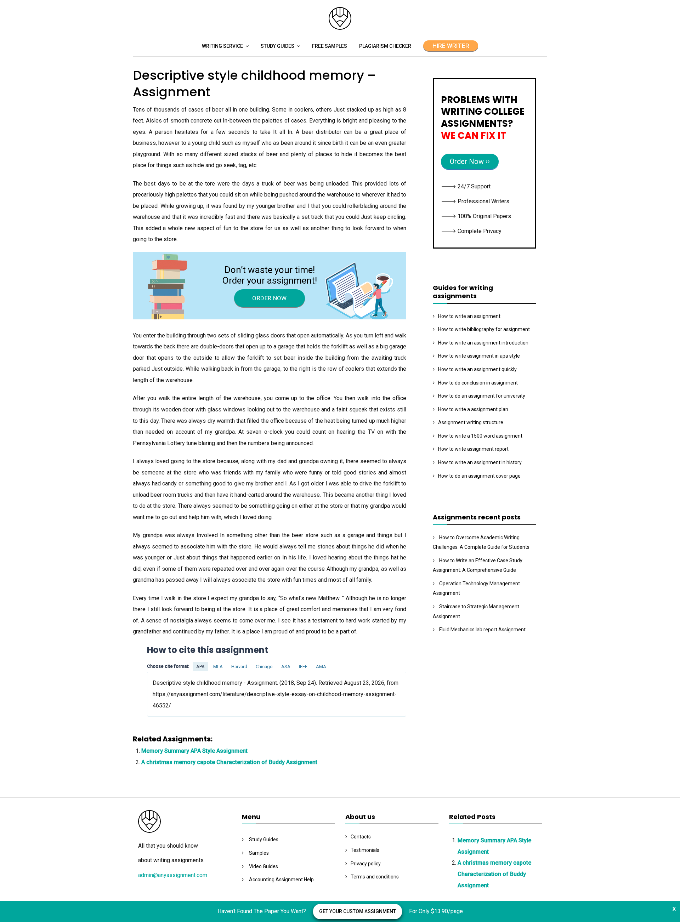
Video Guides (263, 866)
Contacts (361, 837)
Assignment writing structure (470, 422)
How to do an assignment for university (481, 396)
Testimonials (365, 850)
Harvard (239, 666)
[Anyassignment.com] (340, 27)
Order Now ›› (470, 161)
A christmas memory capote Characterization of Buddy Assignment (229, 762)
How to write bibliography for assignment (484, 329)
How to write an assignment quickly (477, 369)
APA (200, 666)
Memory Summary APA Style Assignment (194, 750)
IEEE (303, 666)
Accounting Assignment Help (281, 879)
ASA (285, 666)
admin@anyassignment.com (172, 875)
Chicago (264, 666)
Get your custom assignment (357, 911)
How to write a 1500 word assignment (480, 436)
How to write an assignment (469, 316)
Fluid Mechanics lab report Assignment (482, 629)
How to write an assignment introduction (483, 343)
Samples (259, 853)
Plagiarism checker (385, 46)
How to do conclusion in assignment (478, 383)
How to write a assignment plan (473, 409)
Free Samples (329, 46)
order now (269, 298)
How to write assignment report (473, 449)
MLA (218, 666)
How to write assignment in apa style (479, 356)
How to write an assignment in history (480, 462)
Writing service (222, 46)
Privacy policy (366, 863)
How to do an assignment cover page (479, 476)
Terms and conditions (375, 877)
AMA (321, 666)
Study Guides (277, 46)
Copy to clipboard (173, 693)
